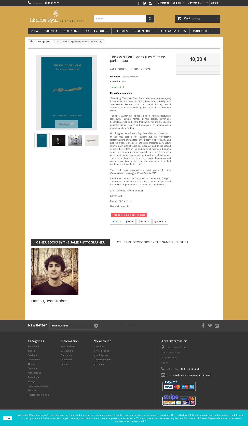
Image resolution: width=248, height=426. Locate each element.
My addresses (101, 355)
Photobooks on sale (38, 395)
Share (130, 221)
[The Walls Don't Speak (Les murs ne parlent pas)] (58, 140)
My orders (99, 346)
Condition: (115, 81)
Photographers (172, 31)
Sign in (214, 3)
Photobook (33, 346)
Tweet (117, 221)
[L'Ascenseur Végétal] (58, 16)
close (7, 418)
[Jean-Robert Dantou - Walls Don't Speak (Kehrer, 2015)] (42, 140)
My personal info (102, 359)
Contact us (163, 3)
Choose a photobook (39, 386)
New (34, 31)
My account (102, 341)
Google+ (145, 221)
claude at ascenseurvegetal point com (192, 375)
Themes (121, 31)
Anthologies (34, 377)
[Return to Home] (31, 42)
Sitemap (65, 364)
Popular (32, 390)
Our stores (66, 355)
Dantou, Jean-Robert (130, 69)
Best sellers (67, 351)
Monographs (34, 373)
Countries (143, 31)
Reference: (115, 76)
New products (68, 346)
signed (51, 31)
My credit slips (101, 351)
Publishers (202, 31)
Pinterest (161, 221)
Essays (31, 381)
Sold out (71, 31)
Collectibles (97, 31)
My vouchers (100, 364)
